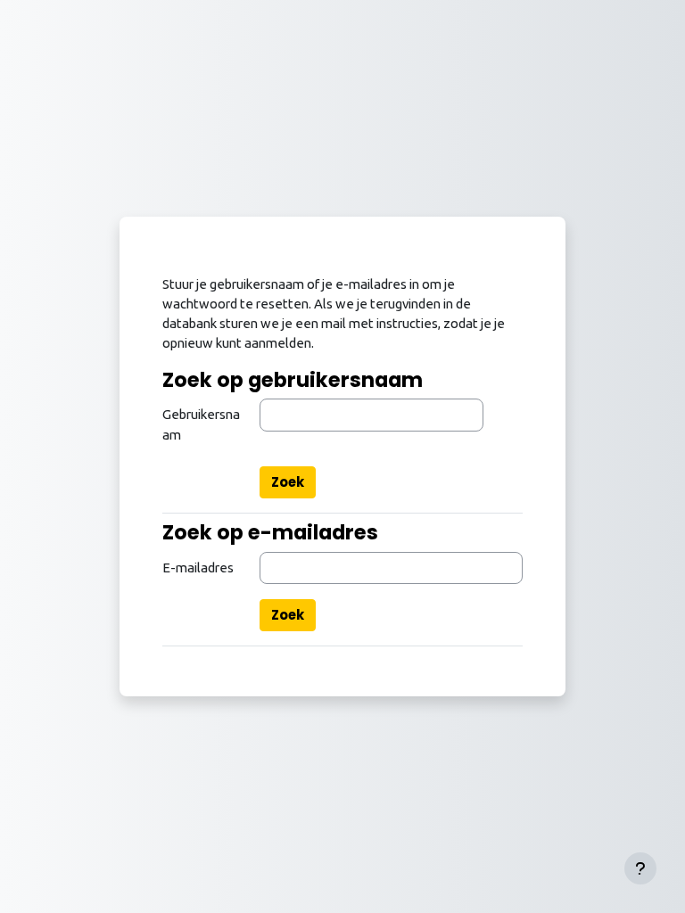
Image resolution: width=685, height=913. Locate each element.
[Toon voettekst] (640, 868)
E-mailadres (198, 567)
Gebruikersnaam (201, 424)
